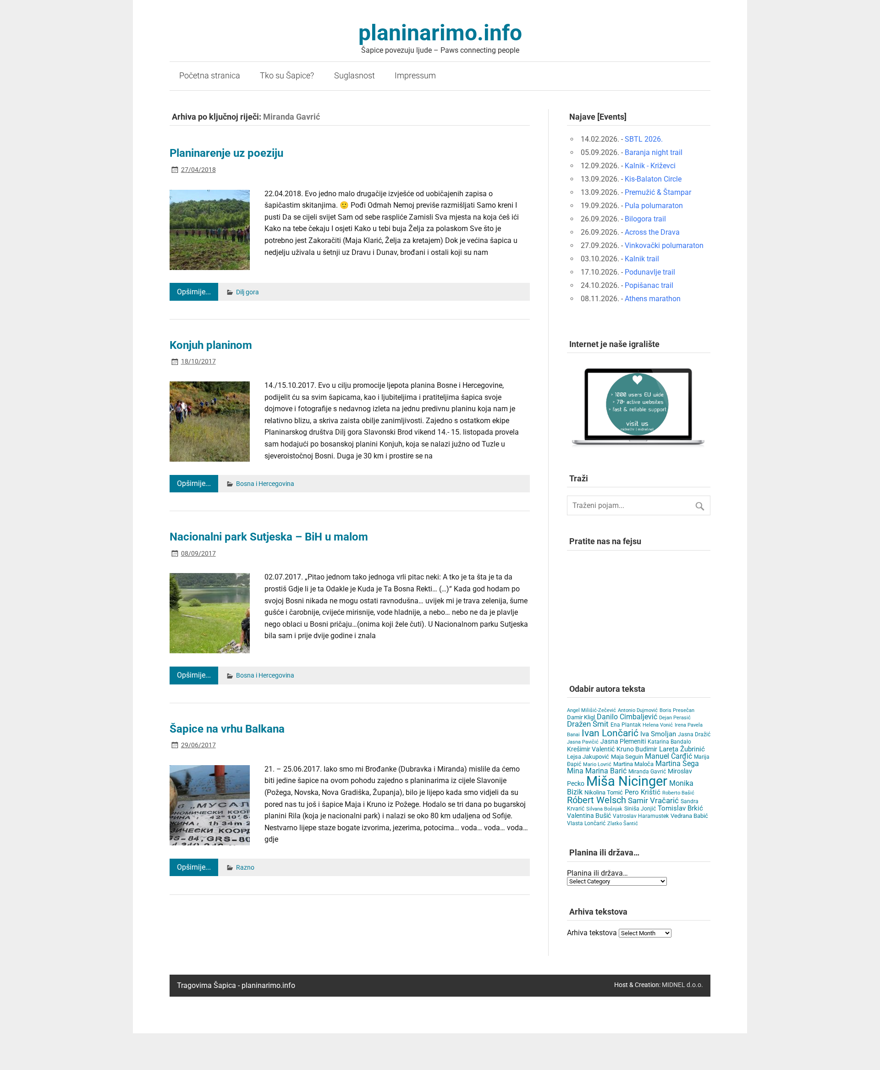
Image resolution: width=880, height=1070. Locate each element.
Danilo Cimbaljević (627, 716)
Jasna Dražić (694, 734)
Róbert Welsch (596, 800)
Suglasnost (354, 75)
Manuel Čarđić (668, 756)
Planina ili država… (597, 873)
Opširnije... (194, 291)
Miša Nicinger (626, 781)
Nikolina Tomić (603, 792)
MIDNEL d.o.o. (682, 985)
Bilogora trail (645, 219)
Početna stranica (209, 75)
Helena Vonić (658, 725)
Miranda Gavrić (647, 771)
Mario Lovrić (597, 764)
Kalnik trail (642, 258)
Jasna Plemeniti (623, 741)
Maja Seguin (627, 756)
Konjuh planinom (211, 345)
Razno (245, 867)
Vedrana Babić (689, 815)
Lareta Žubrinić (682, 749)
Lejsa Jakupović (588, 756)
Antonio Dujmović (638, 710)
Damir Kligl (581, 717)
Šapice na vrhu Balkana (227, 729)
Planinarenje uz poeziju (226, 153)
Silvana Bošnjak (604, 809)
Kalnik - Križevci (650, 165)
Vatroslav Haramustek (641, 816)
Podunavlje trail (650, 272)
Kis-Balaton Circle (653, 179)
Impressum (415, 75)
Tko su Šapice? (287, 75)
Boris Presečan (677, 710)
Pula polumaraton (654, 205)
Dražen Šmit (588, 724)
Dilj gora (247, 292)
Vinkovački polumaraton (664, 245)
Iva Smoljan (658, 734)
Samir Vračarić (653, 800)
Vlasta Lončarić (586, 823)
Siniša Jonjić (640, 808)
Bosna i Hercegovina (265, 484)
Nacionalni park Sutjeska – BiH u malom (269, 536)
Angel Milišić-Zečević (591, 710)
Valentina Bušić (589, 815)
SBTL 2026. (644, 139)
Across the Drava (652, 232)
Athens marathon (653, 298)
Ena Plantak (625, 725)
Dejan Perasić (675, 718)
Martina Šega (677, 763)
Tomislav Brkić (680, 808)
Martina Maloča (633, 764)
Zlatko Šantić (622, 824)
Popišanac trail (649, 285)
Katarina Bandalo (669, 742)
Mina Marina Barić (597, 771)
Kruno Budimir (636, 749)
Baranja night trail (653, 152)
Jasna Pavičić (583, 742)
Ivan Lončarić (610, 733)
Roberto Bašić (678, 793)
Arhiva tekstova (592, 932)
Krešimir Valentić (591, 749)
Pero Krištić (642, 792)
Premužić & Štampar (658, 192)
